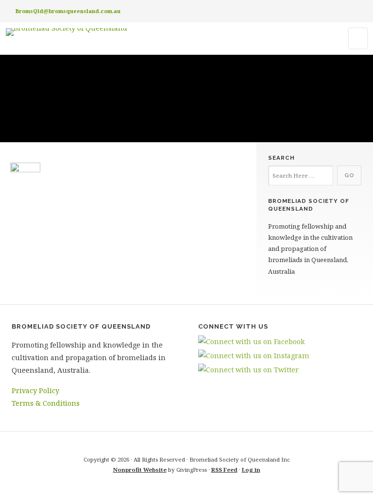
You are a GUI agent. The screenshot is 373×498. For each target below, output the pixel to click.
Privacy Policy (35, 390)
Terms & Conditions (46, 403)
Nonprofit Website (140, 469)
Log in (251, 469)
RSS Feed (224, 469)
